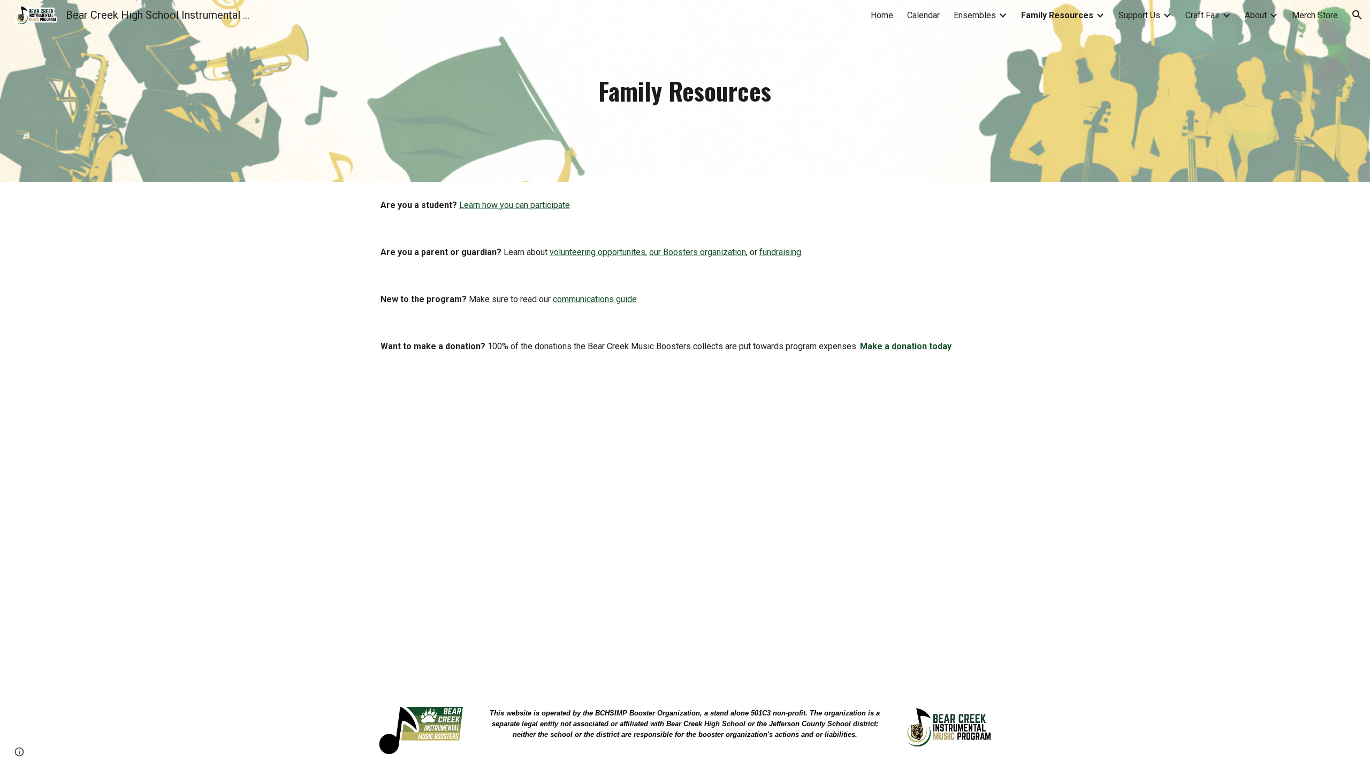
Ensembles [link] (975, 15)
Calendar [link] (923, 15)
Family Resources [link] (1057, 15)
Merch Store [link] (1315, 15)
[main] (685, 91)
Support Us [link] (1139, 15)
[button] (1357, 15)
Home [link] (882, 15)
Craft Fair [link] (1202, 15)
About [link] (1256, 15)
